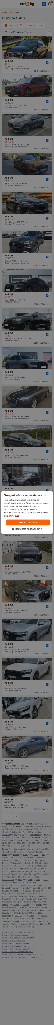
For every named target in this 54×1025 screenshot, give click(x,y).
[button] (27, 529)
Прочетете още (11, 516)
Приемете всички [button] (28, 522)
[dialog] (27, 512)
